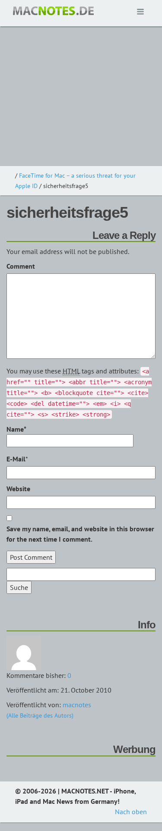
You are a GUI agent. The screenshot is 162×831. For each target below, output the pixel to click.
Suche (19, 587)
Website (18, 488)
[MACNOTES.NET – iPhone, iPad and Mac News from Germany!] (53, 11)
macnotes (77, 704)
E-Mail (15, 459)
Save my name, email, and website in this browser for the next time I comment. (80, 533)
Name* (16, 429)
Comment (20, 266)
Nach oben (131, 811)
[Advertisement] (81, 81)
